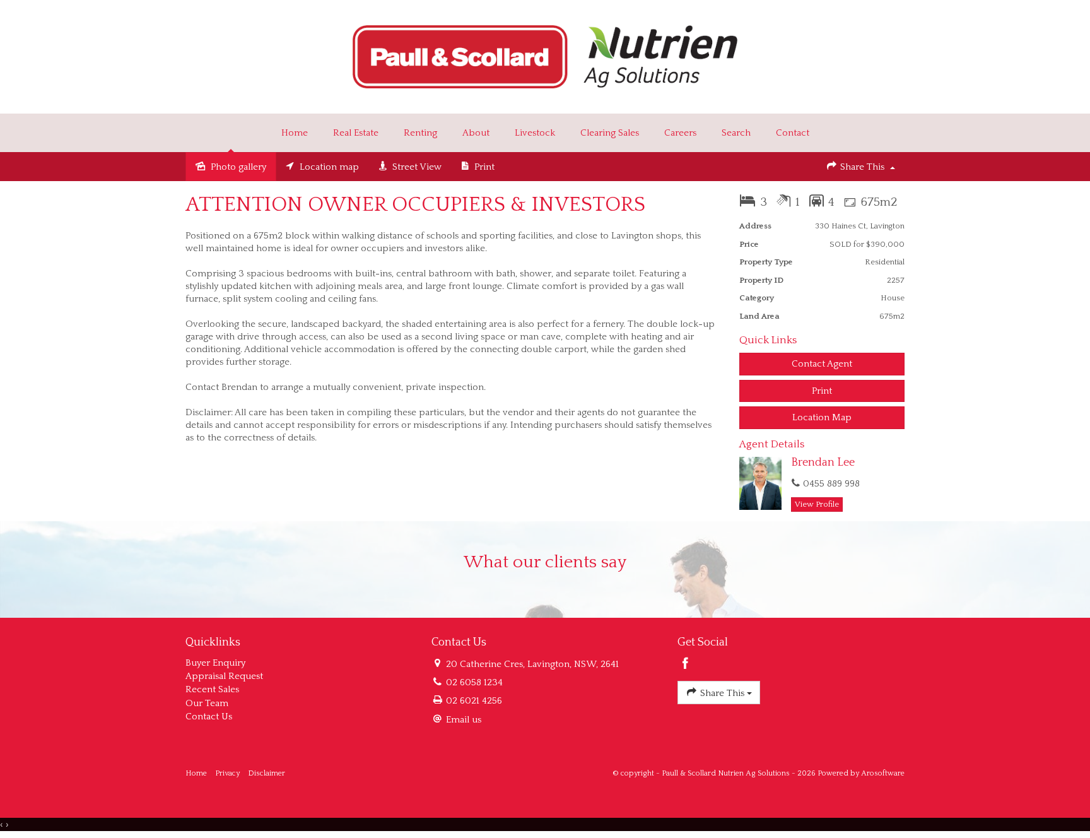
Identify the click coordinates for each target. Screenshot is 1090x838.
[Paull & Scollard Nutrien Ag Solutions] (545, 55)
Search (736, 132)
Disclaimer (266, 773)
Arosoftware (883, 773)
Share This (862, 167)
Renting (420, 132)
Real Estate (355, 132)
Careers (680, 132)
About (475, 132)
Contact (792, 132)
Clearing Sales (609, 132)
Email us (463, 719)
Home (294, 132)
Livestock (535, 132)
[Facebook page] (685, 665)
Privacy (227, 773)
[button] (822, 391)
